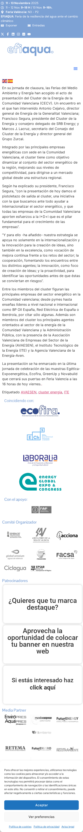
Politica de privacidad (46, 826)
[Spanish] (10, 80)
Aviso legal (68, 826)
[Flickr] (23, 34)
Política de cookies (20, 826)
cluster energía (50, 392)
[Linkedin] (13, 34)
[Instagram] (18, 34)
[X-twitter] (2, 34)
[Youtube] (29, 34)
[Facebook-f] (7, 34)
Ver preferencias (41, 817)
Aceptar (41, 805)
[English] (5, 80)
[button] (75, 68)
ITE (66, 392)
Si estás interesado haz (42, 684)
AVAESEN (28, 392)
